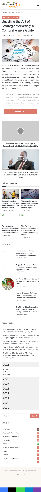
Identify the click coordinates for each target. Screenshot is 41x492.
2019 (6, 407)
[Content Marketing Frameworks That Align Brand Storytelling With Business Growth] (11, 194)
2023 (6, 388)
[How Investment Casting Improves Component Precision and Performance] (8, 256)
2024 (6, 383)
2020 (6, 403)
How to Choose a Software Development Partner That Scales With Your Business (26, 295)
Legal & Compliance (10, 458)
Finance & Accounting (11, 433)
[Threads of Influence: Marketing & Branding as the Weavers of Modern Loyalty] (30, 194)
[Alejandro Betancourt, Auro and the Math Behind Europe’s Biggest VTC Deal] (8, 270)
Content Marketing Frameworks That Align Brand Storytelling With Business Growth (10, 204)
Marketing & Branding (16, 12)
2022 (6, 393)
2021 (6, 398)
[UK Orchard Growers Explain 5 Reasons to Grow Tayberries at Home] (8, 284)
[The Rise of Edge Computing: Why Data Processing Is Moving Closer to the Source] (8, 312)
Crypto (5, 455)
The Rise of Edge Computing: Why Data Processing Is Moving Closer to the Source (27, 309)
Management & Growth (11, 447)
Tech (5, 444)
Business (6, 429)
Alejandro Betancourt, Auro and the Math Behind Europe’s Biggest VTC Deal (27, 267)
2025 (6, 379)
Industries (6, 462)
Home (5, 12)
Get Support (20, 474)
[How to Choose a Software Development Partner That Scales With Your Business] (8, 298)
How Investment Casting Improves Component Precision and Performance (26, 253)
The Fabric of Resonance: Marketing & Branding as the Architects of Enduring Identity (29, 230)
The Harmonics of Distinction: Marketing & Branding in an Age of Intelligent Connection (10, 229)
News (5, 451)
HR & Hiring (7, 440)
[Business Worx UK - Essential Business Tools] (11, 5)
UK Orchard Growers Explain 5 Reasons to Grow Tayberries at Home (27, 281)
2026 (6, 364)
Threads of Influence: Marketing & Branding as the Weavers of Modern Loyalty (29, 204)
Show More (19, 112)
